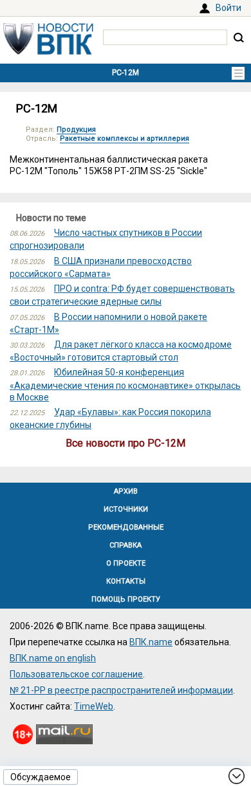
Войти (228, 8)
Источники (126, 509)
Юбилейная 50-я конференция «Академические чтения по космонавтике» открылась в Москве (125, 384)
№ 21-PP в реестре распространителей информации (121, 690)
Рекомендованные (125, 527)
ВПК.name (150, 642)
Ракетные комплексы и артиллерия (124, 138)
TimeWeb (93, 706)
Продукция (76, 129)
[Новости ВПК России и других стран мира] (48, 51)
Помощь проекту (125, 599)
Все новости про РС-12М (125, 443)
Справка (125, 545)
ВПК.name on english (53, 658)
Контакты (125, 581)
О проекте (125, 563)
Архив (126, 491)
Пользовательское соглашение (76, 674)
